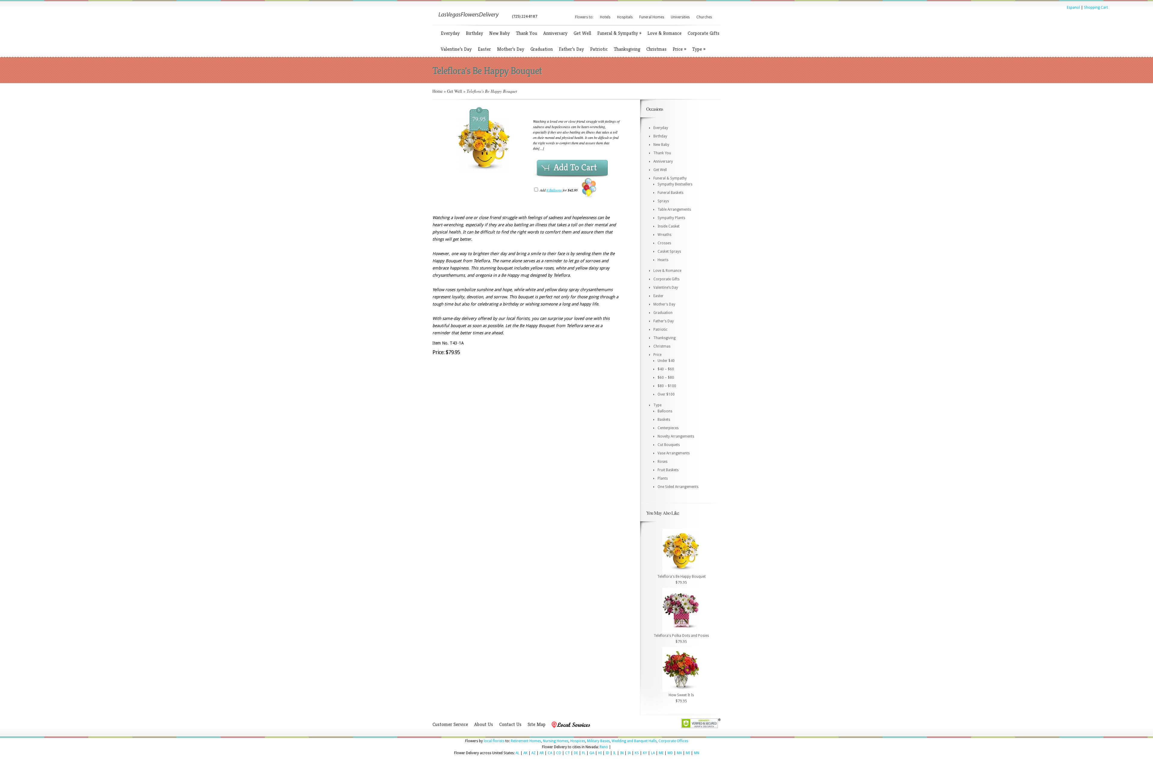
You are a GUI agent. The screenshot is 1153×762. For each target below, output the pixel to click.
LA (653, 753)
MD (670, 753)
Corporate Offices (673, 741)
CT (567, 753)
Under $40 (666, 361)
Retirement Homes (526, 741)
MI (688, 753)
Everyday (450, 33)
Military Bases (598, 741)
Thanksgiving (627, 49)
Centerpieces (668, 428)
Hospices (577, 741)
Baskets (664, 419)
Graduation (541, 49)
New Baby (499, 33)
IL (614, 753)
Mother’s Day (510, 49)
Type (698, 49)
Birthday (474, 33)
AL (517, 753)
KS (637, 753)
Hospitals (625, 17)
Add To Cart (575, 167)
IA (629, 753)
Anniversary (555, 33)
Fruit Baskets (668, 470)
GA (591, 753)
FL (584, 753)
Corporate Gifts (703, 33)
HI (600, 753)
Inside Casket (668, 226)
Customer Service (450, 724)
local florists (494, 741)
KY (645, 753)
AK (525, 753)
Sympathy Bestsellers (675, 184)
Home (437, 91)
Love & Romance (664, 33)
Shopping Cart (1096, 7)
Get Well (582, 33)
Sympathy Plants (671, 218)
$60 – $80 (666, 377)
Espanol (1073, 7)
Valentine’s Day (456, 49)
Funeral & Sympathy (619, 33)
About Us (483, 724)
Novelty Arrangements (676, 436)
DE (576, 753)
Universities (680, 17)
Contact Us (510, 724)
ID (607, 753)
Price (679, 49)
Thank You (526, 33)
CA (550, 753)
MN (696, 753)
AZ (533, 753)
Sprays (663, 201)
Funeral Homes (651, 17)
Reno (604, 747)
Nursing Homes (555, 741)
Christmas (656, 49)
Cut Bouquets (669, 445)
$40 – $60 (666, 369)
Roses (662, 461)
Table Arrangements (674, 209)
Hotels (605, 17)
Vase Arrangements (674, 453)
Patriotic (599, 49)
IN (622, 753)
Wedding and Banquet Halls (634, 741)
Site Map (537, 724)
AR (542, 753)
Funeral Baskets (670, 193)
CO (558, 753)
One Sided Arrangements (678, 487)
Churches (704, 17)
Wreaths (664, 235)
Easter (484, 49)
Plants (663, 478)
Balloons (665, 411)
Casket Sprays (669, 251)
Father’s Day (571, 49)
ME (661, 753)
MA (679, 753)
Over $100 (666, 394)
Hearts (663, 260)
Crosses (664, 243)
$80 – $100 (667, 386)
